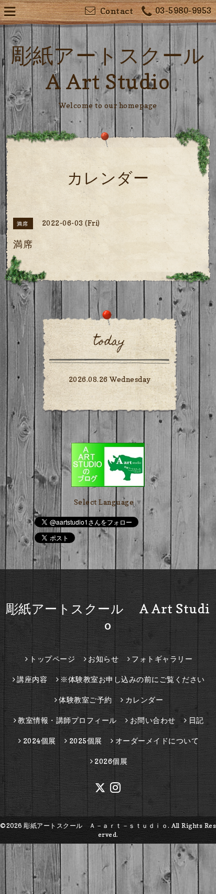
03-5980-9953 (183, 10)
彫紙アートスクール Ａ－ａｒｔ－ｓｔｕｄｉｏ (96, 825)
